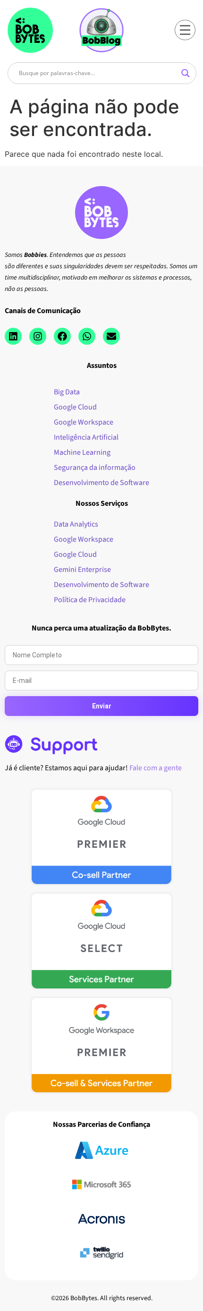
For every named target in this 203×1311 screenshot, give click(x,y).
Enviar (101, 706)
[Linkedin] (13, 336)
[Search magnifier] (185, 73)
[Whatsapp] (86, 336)
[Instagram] (37, 336)
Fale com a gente (155, 768)
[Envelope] (111, 336)
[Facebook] (62, 336)
